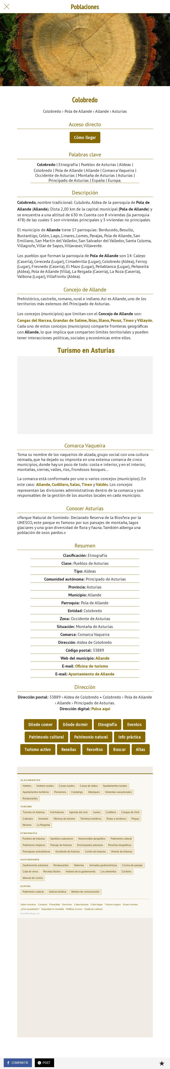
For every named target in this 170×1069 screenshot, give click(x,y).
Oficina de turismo (91, 666)
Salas (75, 484)
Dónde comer (40, 724)
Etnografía (107, 724)
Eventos (134, 724)
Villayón (144, 320)
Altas (140, 749)
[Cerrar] (6, 6)
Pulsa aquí (100, 708)
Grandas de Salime (70, 320)
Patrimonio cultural (46, 737)
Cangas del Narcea (34, 320)
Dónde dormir (75, 724)
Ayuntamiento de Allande (91, 674)
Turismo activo (38, 749)
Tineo (128, 320)
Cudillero (60, 484)
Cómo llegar (85, 137)
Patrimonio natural (91, 737)
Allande (43, 484)
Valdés (102, 484)
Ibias (93, 320)
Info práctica (129, 737)
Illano (104, 320)
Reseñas (68, 749)
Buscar (119, 749)
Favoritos (95, 749)
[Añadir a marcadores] (162, 1063)
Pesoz (116, 320)
